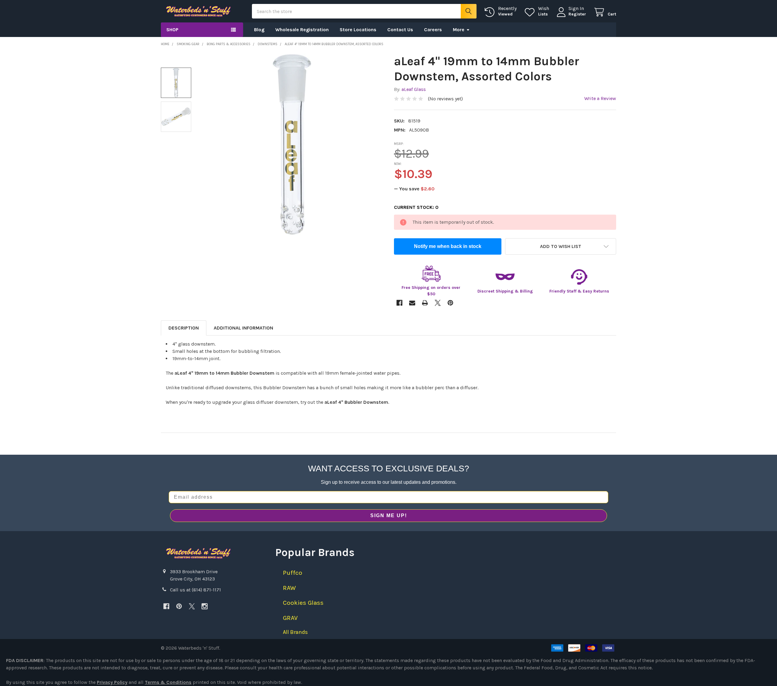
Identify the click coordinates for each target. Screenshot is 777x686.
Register (577, 14)
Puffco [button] (292, 572)
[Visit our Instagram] (204, 606)
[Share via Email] (412, 302)
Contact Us (400, 29)
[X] (191, 606)
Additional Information (243, 328)
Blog (259, 29)
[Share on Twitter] (437, 302)
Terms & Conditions (168, 682)
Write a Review (600, 98)
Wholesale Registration (302, 29)
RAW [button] (289, 587)
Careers (433, 29)
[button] (560, 246)
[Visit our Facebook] (166, 606)
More (458, 29)
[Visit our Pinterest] (179, 606)
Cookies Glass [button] (303, 602)
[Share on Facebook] (399, 302)
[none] (292, 145)
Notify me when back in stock (447, 246)
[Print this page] (424, 302)
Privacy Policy (112, 682)
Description (183, 328)
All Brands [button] (295, 632)
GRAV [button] (290, 617)
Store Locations (358, 29)
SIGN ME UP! (388, 515)
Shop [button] (172, 29)
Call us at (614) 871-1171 (195, 590)
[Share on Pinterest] (450, 302)
